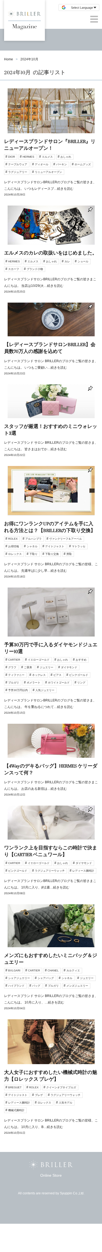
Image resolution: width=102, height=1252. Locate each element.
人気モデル (65, 1102)
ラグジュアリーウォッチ (50, 870)
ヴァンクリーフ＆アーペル (65, 538)
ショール (83, 261)
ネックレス (39, 674)
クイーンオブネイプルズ (61, 1087)
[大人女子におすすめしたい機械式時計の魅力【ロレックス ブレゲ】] (51, 1081)
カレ (67, 261)
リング (81, 682)
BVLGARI (14, 970)
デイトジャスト (54, 546)
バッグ (36, 985)
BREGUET (14, 1087)
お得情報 (13, 546)
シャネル (32, 546)
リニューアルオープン (48, 171)
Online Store (51, 1175)
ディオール (41, 164)
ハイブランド (16, 985)
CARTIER (14, 659)
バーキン (61, 164)
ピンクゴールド (78, 674)
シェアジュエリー (19, 978)
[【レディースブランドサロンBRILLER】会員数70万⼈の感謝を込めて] (51, 343)
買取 (69, 553)
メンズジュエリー (77, 985)
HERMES (28, 156)
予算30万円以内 (18, 690)
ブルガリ (13, 682)
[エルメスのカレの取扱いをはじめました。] (51, 254)
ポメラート (33, 682)
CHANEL (53, 970)
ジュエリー (46, 667)
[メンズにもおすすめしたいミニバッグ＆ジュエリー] (51, 962)
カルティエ (73, 970)
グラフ (12, 667)
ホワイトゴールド (59, 682)
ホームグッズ (83, 164)
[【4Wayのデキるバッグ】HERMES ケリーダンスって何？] (51, 765)
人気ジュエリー (44, 690)
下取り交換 (52, 553)
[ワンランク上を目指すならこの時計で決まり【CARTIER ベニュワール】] (51, 855)
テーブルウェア (17, 164)
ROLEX (13, 538)
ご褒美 (28, 667)
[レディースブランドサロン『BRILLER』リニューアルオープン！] (51, 147)
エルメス (47, 156)
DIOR (11, 156)
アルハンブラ (33, 538)
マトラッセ (78, 546)
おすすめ (81, 659)
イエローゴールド (39, 659)
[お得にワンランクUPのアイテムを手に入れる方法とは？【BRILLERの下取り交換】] (51, 527)
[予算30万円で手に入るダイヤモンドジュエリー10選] (51, 656)
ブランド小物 (35, 269)
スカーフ (13, 269)
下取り (33, 553)
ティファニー (16, 674)
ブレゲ (39, 1094)
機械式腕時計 (16, 1110)
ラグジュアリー (17, 171)
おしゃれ (65, 156)
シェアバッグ (46, 978)
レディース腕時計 (83, 870)
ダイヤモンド (69, 667)
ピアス (57, 674)
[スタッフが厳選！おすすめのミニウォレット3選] (51, 425)
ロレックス (15, 553)
